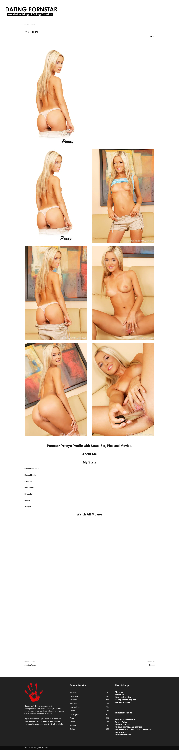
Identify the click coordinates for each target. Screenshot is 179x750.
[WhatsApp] (43, 41)
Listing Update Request (125, 699)
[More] (49, 41)
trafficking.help (46, 721)
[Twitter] (32, 41)
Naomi (152, 665)
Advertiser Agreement (125, 719)
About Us (119, 692)
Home (26, 25)
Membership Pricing (124, 697)
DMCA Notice (121, 732)
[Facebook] (26, 41)
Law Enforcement (123, 735)
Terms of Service (122, 724)
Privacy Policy (121, 722)
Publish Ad (119, 694)
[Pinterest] (38, 41)
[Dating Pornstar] (31, 12)
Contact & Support (123, 702)
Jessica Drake (30, 665)
